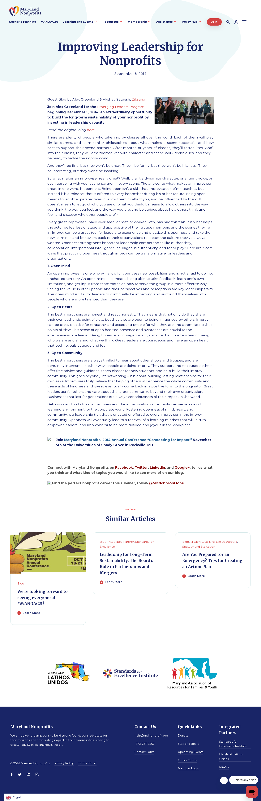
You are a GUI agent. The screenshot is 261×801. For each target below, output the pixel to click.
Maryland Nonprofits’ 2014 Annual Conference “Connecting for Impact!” (128, 440)
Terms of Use (87, 763)
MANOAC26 (49, 21)
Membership (137, 21)
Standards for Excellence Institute (233, 744)
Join (214, 21)
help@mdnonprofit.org (151, 735)
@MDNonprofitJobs (166, 483)
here (91, 130)
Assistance (164, 21)
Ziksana (138, 99)
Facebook (124, 467)
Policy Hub (190, 21)
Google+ (182, 467)
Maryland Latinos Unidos (231, 757)
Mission (195, 541)
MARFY (224, 767)
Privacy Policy (64, 763)
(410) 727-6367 (145, 743)
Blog (20, 583)
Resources (110, 21)
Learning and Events (78, 21)
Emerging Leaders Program (120, 107)
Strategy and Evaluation (198, 546)
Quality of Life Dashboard (219, 541)
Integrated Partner (121, 541)
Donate (183, 735)
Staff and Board (188, 743)
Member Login (188, 768)
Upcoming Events (190, 752)
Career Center (187, 760)
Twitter (141, 467)
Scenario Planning (22, 21)
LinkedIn (157, 467)
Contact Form (144, 752)
